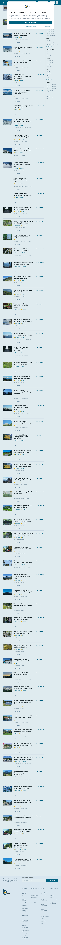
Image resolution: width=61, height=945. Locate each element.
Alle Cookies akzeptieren (30, 22)
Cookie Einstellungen (30, 26)
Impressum (47, 26)
